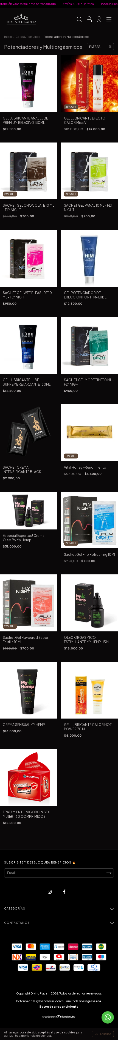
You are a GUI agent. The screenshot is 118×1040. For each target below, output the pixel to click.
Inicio (8, 36)
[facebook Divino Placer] (64, 892)
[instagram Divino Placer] (50, 892)
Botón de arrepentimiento (59, 1006)
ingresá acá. (93, 1001)
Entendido (103, 1034)
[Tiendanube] (59, 1017)
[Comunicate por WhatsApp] (108, 1017)
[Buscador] (79, 20)
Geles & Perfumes (27, 36)
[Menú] (109, 20)
